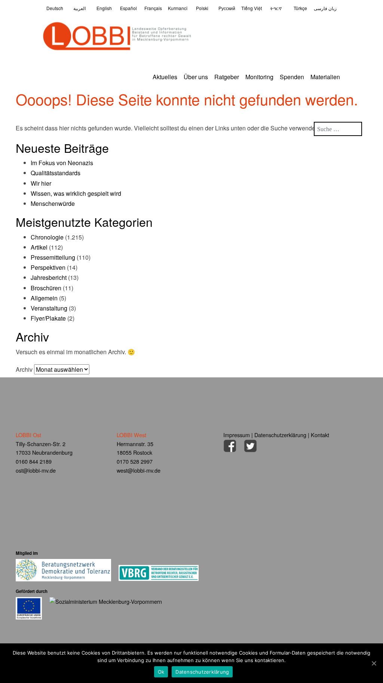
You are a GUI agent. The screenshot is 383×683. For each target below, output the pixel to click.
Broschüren (46, 288)
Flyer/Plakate (48, 318)
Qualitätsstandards (55, 173)
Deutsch (54, 8)
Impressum (236, 435)
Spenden (292, 76)
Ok (161, 672)
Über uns (196, 76)
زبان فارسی (325, 8)
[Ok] (373, 663)
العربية (79, 8)
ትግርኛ (276, 8)
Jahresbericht (49, 277)
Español (128, 8)
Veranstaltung (49, 308)
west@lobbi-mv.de (138, 470)
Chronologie (47, 237)
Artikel (39, 247)
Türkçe (300, 8)
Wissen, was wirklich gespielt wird (76, 193)
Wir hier (41, 183)
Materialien (325, 76)
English (104, 8)
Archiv (24, 369)
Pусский (226, 8)
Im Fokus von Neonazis (62, 162)
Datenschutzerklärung (280, 435)
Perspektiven (48, 267)
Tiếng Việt (251, 8)
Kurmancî (177, 8)
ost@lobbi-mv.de (36, 470)
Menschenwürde (53, 203)
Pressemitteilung (53, 257)
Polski (202, 8)
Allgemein (44, 298)
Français (153, 8)
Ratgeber (226, 76)
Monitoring (259, 76)
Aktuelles (165, 76)
